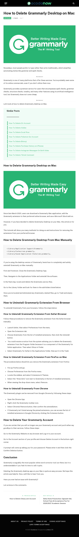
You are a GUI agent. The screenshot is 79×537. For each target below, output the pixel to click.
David (16, 18)
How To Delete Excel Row (19, 132)
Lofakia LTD (49, 530)
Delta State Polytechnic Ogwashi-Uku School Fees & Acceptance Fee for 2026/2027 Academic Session (57, 501)
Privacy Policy (27, 521)
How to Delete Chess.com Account (23, 499)
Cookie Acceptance (57, 521)
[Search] (73, 3)
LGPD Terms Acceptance (39, 524)
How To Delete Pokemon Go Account (23, 137)
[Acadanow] (39, 3)
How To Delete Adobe (17, 128)
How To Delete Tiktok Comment (21, 155)
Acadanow (34, 530)
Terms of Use (41, 521)
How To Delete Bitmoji (18, 141)
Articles (7, 18)
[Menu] (6, 3)
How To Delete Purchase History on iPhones (26, 146)
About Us (14, 521)
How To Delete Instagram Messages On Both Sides (29, 150)
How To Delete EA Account (19, 123)
